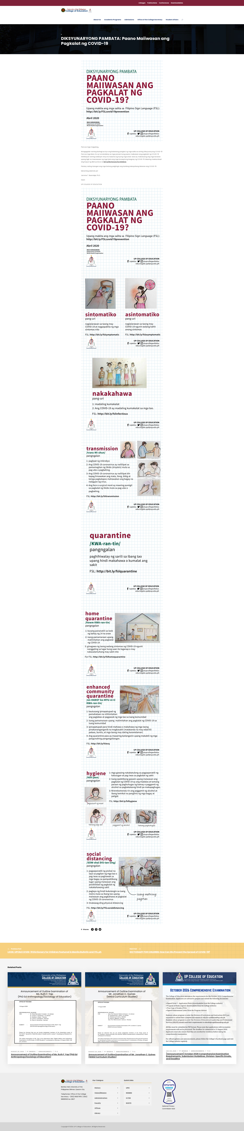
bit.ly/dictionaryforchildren (115, 162)
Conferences (164, 3)
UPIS (128, 1088)
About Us (97, 20)
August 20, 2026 (17, 1051)
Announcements (45, 1051)
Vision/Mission (100, 1093)
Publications (152, 3)
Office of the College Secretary (149, 20)
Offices (97, 1108)
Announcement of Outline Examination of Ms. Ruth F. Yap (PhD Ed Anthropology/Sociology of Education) (44, 1055)
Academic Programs (112, 20)
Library (97, 1113)
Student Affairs (172, 20)
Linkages (142, 3)
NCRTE (128, 1103)
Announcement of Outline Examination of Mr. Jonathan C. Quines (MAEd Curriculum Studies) (121, 1055)
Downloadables (177, 3)
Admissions (129, 20)
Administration (101, 1098)
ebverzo (32, 1051)
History (97, 1088)
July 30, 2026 (171, 1051)
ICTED (128, 1098)
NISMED (129, 1093)
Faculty (98, 1103)
